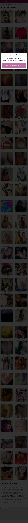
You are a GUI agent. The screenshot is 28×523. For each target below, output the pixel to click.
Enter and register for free (14, 65)
